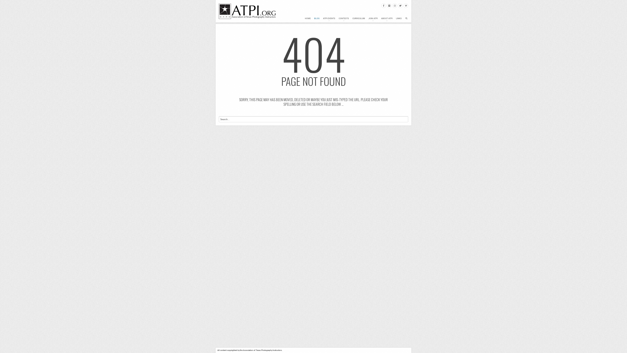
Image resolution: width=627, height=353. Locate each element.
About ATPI (387, 18)
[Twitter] (400, 5)
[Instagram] (394, 5)
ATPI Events (329, 18)
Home (308, 18)
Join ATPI (373, 18)
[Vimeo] (405, 5)
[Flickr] (389, 5)
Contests (344, 18)
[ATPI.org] (247, 11)
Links (399, 18)
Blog (317, 18)
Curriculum (358, 18)
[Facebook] (383, 5)
